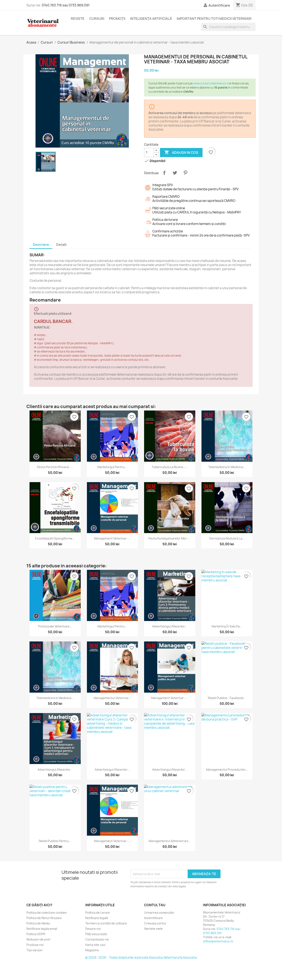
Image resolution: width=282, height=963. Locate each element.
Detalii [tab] (61, 244)
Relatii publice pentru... (55, 841)
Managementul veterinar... (112, 698)
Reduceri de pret (38, 939)
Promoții (117, 18)
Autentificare (153, 918)
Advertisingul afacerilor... (169, 626)
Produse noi (35, 945)
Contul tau (154, 905)
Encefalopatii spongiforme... (55, 538)
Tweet (175, 173)
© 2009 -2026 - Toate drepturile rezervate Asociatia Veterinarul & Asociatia (141, 957)
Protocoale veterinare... (55, 626)
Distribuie (164, 173)
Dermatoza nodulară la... (227, 538)
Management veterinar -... (112, 538)
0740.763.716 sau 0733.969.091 (66, 5)
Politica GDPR (35, 934)
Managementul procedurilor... (227, 769)
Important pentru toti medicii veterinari (214, 18)
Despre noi (93, 929)
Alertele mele (153, 929)
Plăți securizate (96, 934)
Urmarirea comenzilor (159, 912)
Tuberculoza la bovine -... (170, 467)
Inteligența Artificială (151, 18)
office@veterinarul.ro (218, 941)
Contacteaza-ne (97, 939)
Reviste (77, 18)
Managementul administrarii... (170, 841)
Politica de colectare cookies (46, 912)
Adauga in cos (181, 152)
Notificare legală (96, 918)
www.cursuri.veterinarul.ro (210, 83)
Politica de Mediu (38, 923)
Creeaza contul (155, 923)
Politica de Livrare (97, 912)
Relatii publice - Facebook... (227, 698)
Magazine (92, 950)
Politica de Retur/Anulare (44, 918)
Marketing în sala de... (227, 626)
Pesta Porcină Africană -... (55, 467)
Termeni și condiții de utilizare (106, 923)
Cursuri (96, 18)
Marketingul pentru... (112, 467)
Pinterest (185, 173)
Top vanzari (34, 950)
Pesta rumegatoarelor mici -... (169, 538)
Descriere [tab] (41, 244)
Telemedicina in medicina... (227, 467)
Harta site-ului (95, 945)
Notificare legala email (41, 929)
